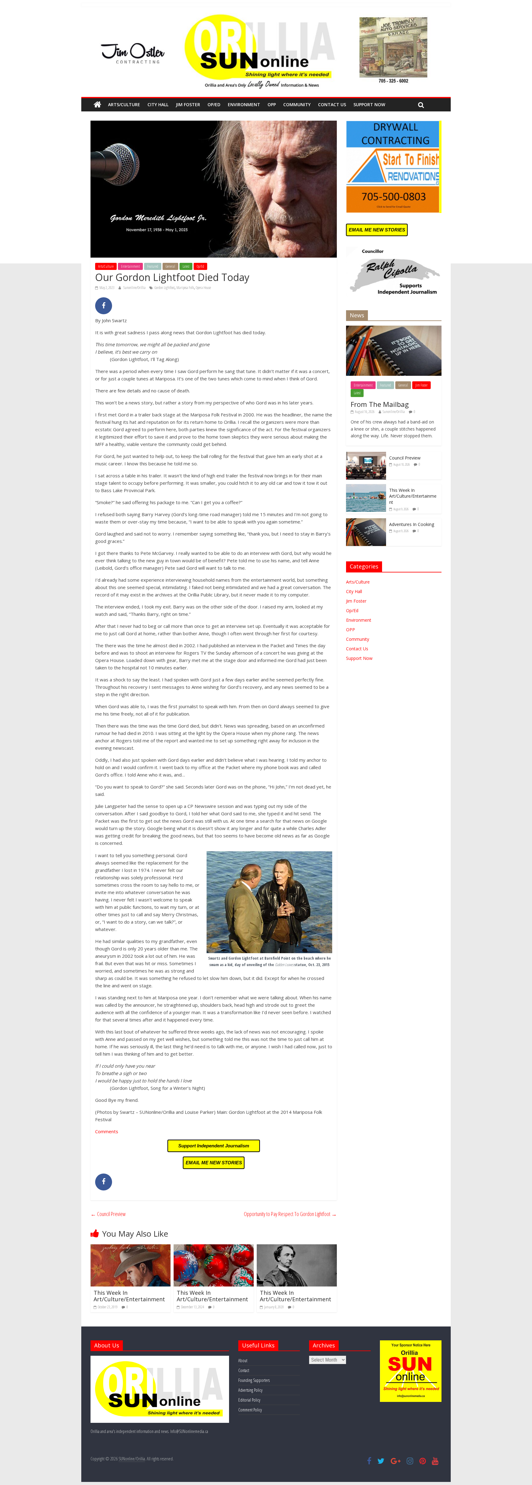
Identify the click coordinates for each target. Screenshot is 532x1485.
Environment (244, 104)
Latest (186, 266)
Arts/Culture (124, 104)
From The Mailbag (380, 404)
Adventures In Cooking (411, 524)
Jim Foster (188, 104)
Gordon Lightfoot (165, 287)
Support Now (369, 104)
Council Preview (108, 1214)
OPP (272, 104)
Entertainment (130, 266)
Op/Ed (214, 104)
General (170, 266)
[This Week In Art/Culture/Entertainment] (131, 1248)
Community (297, 104)
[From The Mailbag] (393, 329)
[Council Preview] (366, 455)
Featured (152, 266)
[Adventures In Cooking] (366, 521)
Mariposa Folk (185, 287)
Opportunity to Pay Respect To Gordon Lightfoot (290, 1214)
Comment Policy (250, 1410)
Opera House (203, 287)
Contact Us (332, 104)
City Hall (157, 104)
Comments (106, 1131)
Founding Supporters (254, 1380)
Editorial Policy (249, 1400)
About (242, 1360)
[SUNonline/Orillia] (97, 104)
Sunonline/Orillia (134, 287)
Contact (243, 1370)
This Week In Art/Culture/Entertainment (129, 1296)
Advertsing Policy (250, 1390)
